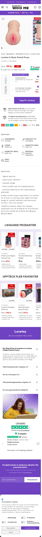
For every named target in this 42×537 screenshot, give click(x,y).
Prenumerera (32, 480)
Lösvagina (12, 61)
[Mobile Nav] (2, 7)
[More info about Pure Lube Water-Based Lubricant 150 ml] (38, 86)
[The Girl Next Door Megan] (25, 241)
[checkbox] (4, 518)
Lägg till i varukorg (27, 100)
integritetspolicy (27, 472)
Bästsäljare (10, 54)
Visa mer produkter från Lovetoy (20, 336)
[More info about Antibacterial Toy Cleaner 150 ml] (38, 76)
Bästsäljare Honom (22, 54)
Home (3, 54)
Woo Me (20, 8)
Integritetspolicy (33, 497)
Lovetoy (4, 61)
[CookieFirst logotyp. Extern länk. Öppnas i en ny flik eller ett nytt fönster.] (2, 500)
